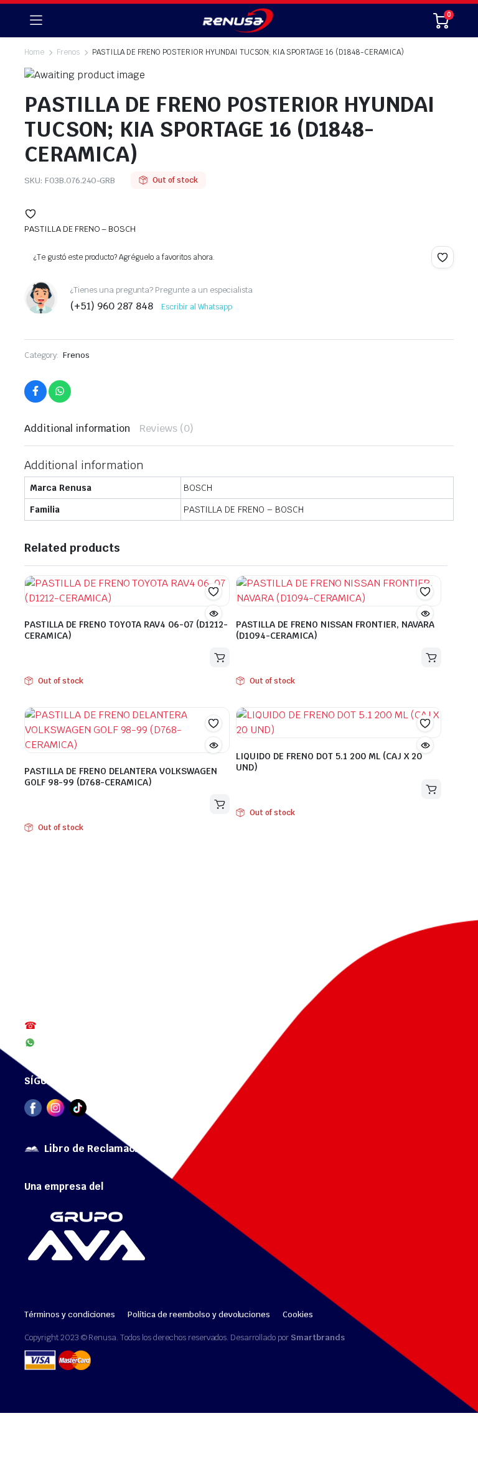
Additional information (77, 428)
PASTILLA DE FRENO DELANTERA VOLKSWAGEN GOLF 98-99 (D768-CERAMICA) (120, 776)
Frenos (76, 355)
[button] (30, 214)
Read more (220, 657)
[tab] (77, 428)
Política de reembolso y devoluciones (199, 1314)
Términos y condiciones (69, 1314)
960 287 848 (65, 1042)
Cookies (298, 1314)
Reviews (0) (166, 428)
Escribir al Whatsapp (196, 307)
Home (34, 52)
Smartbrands (318, 1337)
